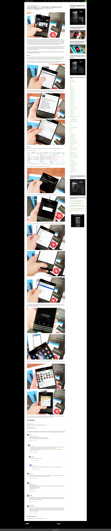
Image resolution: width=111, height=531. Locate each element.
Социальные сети (72, 166)
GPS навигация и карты (73, 119)
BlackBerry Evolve (72, 94)
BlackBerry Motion (72, 105)
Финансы (71, 172)
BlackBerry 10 (72, 86)
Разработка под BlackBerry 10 (74, 157)
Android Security (72, 80)
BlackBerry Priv (72, 110)
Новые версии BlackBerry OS (74, 149)
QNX (70, 125)
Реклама (71, 158)
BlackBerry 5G (72, 88)
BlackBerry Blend (72, 91)
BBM (27, 5)
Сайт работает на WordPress (29, 527)
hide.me (46, 148)
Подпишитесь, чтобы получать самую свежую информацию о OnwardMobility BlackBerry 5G (77, 206)
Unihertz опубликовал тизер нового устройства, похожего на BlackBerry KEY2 (77, 201)
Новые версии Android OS (73, 147)
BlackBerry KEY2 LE (72, 100)
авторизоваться (43, 518)
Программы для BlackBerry (73, 155)
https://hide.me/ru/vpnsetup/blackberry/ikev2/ (55, 449)
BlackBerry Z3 (72, 113)
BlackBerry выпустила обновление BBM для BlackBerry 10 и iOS (36, 424)
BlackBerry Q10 (72, 111)
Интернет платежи (72, 138)
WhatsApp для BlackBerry (73, 127)
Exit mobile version (55, 529)
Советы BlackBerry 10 (34, 5)
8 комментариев (37, 10)
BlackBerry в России (29, 1)
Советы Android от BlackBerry (74, 163)
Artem (33, 10)
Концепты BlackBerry (73, 141)
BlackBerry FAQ (32, 420)
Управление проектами (73, 171)
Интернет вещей (72, 136)
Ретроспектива (72, 160)
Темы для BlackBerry (73, 168)
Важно (71, 130)
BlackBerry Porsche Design (73, 108)
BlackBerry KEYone (72, 102)
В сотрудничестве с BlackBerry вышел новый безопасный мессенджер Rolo (77, 209)
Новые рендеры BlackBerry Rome (32, 427)
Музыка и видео (72, 144)
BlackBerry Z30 (72, 114)
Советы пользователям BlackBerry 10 (36, 417)
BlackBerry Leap (72, 103)
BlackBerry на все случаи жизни (74, 116)
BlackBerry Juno (72, 97)
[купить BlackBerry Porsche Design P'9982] (77, 220)
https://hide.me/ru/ (35, 436)
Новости (29, 5)
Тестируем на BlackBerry (73, 169)
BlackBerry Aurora (72, 89)
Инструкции (71, 133)
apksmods (71, 210)
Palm (70, 122)
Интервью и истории (73, 135)
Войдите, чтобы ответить (33, 440)
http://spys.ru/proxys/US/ (46, 476)
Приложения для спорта (73, 152)
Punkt (71, 124)
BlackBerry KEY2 (72, 99)
